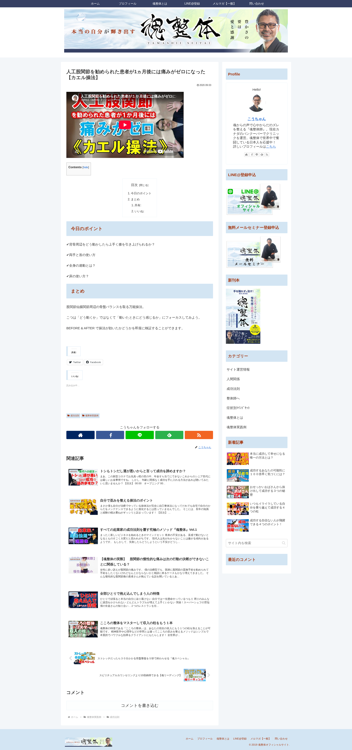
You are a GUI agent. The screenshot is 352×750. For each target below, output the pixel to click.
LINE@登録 (240, 738)
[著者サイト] (80, 435)
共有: (138, 205)
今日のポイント (141, 193)
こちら (271, 146)
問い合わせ (281, 738)
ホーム (189, 738)
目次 (134, 185)
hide (85, 167)
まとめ (135, 199)
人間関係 (233, 379)
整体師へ (233, 398)
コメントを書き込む (140, 705)
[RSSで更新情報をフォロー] (199, 435)
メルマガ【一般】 (260, 738)
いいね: (139, 211)
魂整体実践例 (91, 415)
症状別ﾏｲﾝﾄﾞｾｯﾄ (238, 408)
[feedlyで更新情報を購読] (169, 435)
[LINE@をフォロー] (140, 435)
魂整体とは (235, 417)
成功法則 (74, 415)
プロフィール (205, 738)
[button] (283, 543)
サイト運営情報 (238, 369)
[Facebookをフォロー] (110, 435)
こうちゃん (256, 119)
